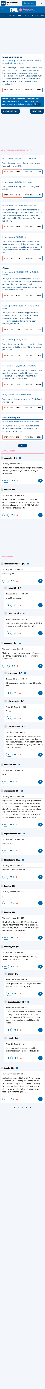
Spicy (20, 16)
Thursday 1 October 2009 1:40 (13, 797)
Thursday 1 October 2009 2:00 (17, 594)
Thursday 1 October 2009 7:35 (16, 1008)
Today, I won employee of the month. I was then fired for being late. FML (22, 164)
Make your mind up (12, 57)
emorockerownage (12, 564)
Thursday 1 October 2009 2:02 (13, 866)
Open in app (29, 3)
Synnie (7, 1068)
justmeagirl (13, 673)
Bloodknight (9, 860)
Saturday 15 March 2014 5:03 (16, 732)
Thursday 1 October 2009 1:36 (13, 770)
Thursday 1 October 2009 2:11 (12, 953)
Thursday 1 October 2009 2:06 (13, 892)
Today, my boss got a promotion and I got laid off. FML (21, 188)
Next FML (37, 112)
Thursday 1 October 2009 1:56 (16, 679)
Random (11, 16)
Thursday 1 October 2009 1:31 (12, 570)
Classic (6, 268)
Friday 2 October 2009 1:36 (15, 1044)
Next (22, 445)
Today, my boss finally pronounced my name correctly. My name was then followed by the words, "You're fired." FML (20, 428)
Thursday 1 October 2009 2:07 (13, 495)
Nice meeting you (11, 418)
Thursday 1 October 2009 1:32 (12, 464)
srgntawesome (10, 834)
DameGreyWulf (14, 1002)
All (3, 16)
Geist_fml (12, 614)
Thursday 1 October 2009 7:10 (16, 619)
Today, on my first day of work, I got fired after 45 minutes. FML (22, 400)
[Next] (30, 1107)
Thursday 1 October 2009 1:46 (13, 839)
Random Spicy (31, 16)
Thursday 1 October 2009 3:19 (16, 980)
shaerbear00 (9, 791)
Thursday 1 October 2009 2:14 (13, 1074)
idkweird (8, 765)
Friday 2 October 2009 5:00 (16, 707)
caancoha (8, 458)
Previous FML (10, 112)
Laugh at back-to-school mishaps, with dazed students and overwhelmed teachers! (21, 101)
